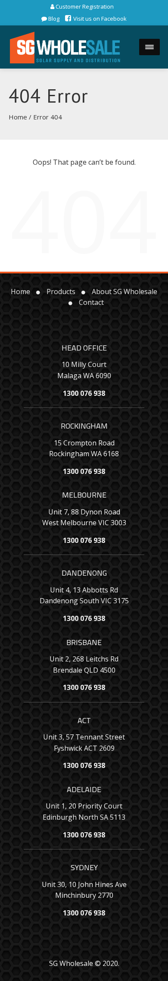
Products (61, 291)
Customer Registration (84, 6)
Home (18, 117)
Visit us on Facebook (99, 18)
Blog (53, 18)
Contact (91, 302)
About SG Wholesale (124, 291)
